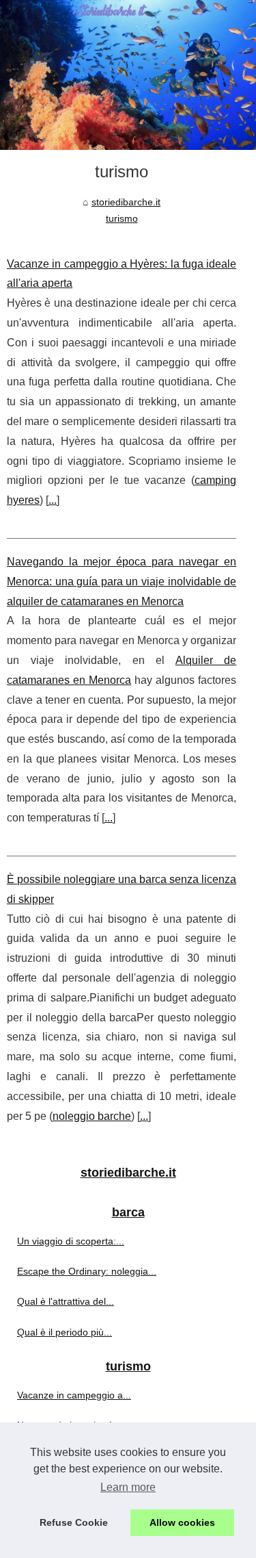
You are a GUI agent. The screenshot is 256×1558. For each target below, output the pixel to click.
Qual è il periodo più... (64, 1332)
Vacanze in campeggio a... (74, 1395)
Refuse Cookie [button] (74, 1522)
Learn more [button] (128, 1487)
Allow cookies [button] (182, 1522)
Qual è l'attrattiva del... (65, 1301)
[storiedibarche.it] (128, 75)
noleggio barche (92, 1116)
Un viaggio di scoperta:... (70, 1241)
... (52, 500)
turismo (122, 218)
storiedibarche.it (125, 201)
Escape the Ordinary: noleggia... (86, 1271)
